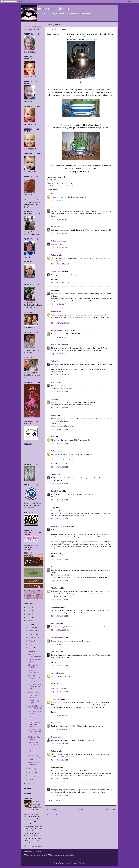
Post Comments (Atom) (64, 815)
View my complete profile (33, 846)
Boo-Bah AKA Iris (58, 344)
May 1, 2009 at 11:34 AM (60, 353)
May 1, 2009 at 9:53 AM (59, 200)
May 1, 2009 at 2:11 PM (59, 391)
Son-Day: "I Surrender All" (34, 671)
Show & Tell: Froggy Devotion (34, 655)
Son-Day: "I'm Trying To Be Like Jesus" (35, 757)
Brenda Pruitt (56, 491)
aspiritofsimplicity (57, 637)
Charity (54, 226)
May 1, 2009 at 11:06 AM (60, 323)
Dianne (53, 415)
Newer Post (52, 809)
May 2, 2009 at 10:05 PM (60, 715)
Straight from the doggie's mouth (34, 677)
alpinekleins (55, 699)
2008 (29, 783)
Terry (53, 507)
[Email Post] (71, 183)
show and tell (81, 186)
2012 (29, 614)
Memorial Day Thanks (33, 666)
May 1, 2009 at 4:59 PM (59, 500)
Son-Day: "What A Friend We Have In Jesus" (34, 731)
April (31, 769)
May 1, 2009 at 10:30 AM (60, 264)
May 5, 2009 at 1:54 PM (59, 760)
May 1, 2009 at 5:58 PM (59, 559)
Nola (53, 361)
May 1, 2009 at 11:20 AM (60, 337)
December (32, 627)
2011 (29, 617)
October (32, 634)
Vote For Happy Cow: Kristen (33, 743)
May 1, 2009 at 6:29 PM (59, 599)
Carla (37, 801)
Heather (54, 737)
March (31, 772)
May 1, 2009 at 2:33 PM (59, 429)
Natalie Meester (57, 241)
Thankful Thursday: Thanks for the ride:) (35, 686)
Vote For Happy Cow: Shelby (33, 718)
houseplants (67, 186)
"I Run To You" (33, 681)
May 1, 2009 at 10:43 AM (60, 304)
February (32, 776)
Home (81, 809)
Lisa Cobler (55, 623)
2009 (29, 624)
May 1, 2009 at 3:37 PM (59, 467)
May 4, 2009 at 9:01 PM (59, 743)
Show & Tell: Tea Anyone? (34, 763)
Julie (53, 399)
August (31, 641)
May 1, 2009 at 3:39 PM (59, 483)
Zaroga (53, 474)
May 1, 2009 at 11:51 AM (60, 375)
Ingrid (53, 290)
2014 (29, 610)
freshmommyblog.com (59, 688)
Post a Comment (55, 800)
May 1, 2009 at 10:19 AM (60, 233)
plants (73, 186)
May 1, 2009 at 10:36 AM (60, 283)
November (32, 630)
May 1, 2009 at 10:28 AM (60, 247)
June (30, 648)
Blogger (81, 863)
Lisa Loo (54, 722)
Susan (53, 208)
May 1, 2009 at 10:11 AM (60, 219)
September (33, 637)
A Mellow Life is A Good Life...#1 (45, 9)
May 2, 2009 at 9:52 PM (59, 691)
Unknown (54, 255)
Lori (52, 436)
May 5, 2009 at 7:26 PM (59, 779)
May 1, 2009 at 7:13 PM (59, 616)
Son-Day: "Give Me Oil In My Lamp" (35, 707)
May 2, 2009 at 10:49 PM (60, 729)
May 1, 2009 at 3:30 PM (59, 443)
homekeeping (57, 186)
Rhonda (54, 193)
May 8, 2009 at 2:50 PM (59, 795)
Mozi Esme (55, 588)
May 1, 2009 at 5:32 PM (59, 519)
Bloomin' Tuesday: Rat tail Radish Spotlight (34, 724)
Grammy (54, 382)
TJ (52, 786)
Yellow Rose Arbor (58, 271)
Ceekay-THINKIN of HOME (61, 330)
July (30, 644)
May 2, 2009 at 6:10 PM (59, 665)
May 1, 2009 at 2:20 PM (59, 408)
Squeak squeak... (34, 692)
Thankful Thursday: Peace (35, 712)
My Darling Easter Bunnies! (34, 738)
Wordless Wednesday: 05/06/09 (33, 750)
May (30, 651)
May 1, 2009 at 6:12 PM (59, 580)
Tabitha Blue (56, 673)
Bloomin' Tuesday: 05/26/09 (34, 660)
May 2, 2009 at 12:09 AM (60, 630)
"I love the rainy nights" (33, 701)
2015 (29, 607)
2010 (29, 621)
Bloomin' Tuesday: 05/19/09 (34, 696)
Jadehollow (55, 651)
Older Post (110, 809)
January (32, 779)
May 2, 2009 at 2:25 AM (59, 644)
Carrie (53, 567)
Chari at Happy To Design (60, 526)
